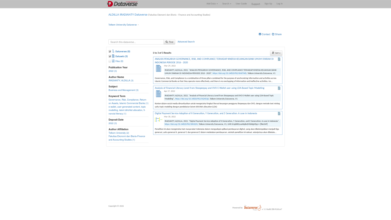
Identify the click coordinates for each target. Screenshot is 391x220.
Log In (280, 4)
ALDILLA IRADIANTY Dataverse (127, 14)
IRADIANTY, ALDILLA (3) (121, 80)
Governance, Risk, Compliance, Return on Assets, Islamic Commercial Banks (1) (128, 101)
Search (226, 4)
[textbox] (136, 41)
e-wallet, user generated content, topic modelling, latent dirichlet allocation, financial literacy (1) (127, 110)
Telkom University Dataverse (122, 25)
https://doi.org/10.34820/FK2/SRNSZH (181, 124)
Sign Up (268, 4)
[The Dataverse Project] (253, 208)
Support (255, 4)
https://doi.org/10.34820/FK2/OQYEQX (192, 99)
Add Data (211, 4)
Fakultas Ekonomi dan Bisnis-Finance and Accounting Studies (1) (127, 137)
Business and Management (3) (124, 90)
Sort (277, 53)
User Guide (241, 4)
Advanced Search (186, 42)
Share (278, 34)
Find (170, 41)
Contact (265, 34)
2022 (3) (113, 70)
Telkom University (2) (119, 132)
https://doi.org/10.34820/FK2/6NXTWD (230, 73)
